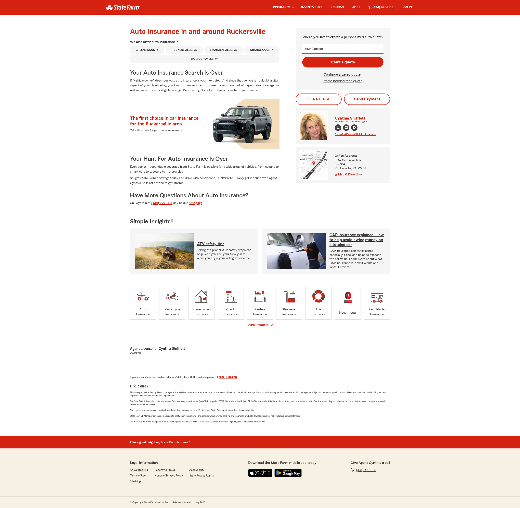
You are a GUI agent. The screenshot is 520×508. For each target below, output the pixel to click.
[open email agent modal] (346, 128)
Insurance (282, 7)
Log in (407, 7)
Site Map (135, 481)
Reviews (337, 7)
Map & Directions (350, 174)
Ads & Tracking (139, 470)
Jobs (356, 7)
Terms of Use (138, 475)
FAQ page (195, 203)
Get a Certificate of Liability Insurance (355, 134)
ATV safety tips (210, 244)
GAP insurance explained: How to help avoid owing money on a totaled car (356, 240)
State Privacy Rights (201, 475)
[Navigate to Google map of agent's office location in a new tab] (354, 127)
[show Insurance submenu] (292, 7)
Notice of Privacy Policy (169, 475)
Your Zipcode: (314, 48)
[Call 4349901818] (338, 127)
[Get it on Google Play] (288, 473)
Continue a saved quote (342, 74)
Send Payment (367, 99)
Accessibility (196, 470)
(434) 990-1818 (383, 7)
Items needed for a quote (343, 81)
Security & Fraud (165, 470)
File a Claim (318, 99)
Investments (311, 7)
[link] (123, 7)
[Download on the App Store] (260, 473)
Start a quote (343, 62)
